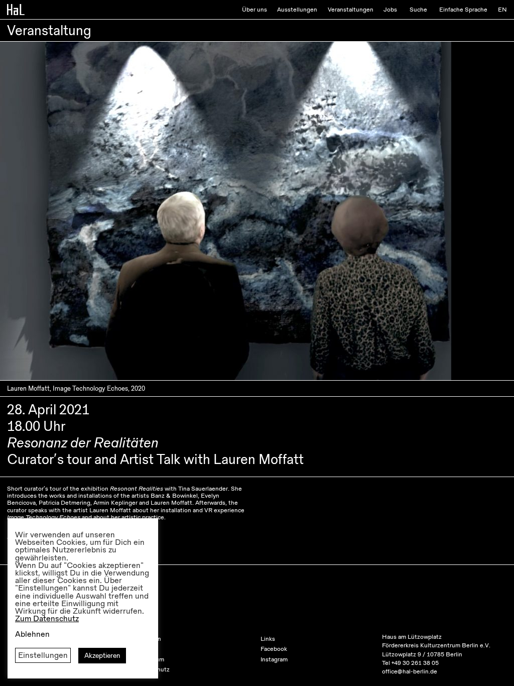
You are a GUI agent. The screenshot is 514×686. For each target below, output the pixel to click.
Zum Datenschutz (47, 618)
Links (268, 638)
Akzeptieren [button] (102, 655)
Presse (143, 648)
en (502, 9)
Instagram (274, 659)
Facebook (274, 648)
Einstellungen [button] (43, 655)
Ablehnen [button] (32, 634)
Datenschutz (152, 669)
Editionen (147, 638)
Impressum (149, 659)
